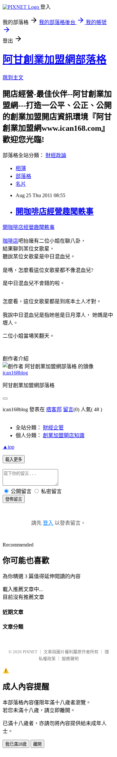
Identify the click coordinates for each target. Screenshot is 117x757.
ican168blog (15, 372)
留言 (68, 409)
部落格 (23, 176)
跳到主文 (13, 77)
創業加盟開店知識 (63, 435)
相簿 (21, 168)
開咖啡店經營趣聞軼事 (55, 211)
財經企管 (53, 427)
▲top (8, 447)
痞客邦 (54, 409)
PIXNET (30, 651)
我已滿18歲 (16, 744)
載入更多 (13, 459)
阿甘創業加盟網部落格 (55, 59)
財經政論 (56, 155)
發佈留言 (13, 499)
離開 (37, 744)
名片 (21, 184)
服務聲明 (70, 658)
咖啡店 (10, 241)
